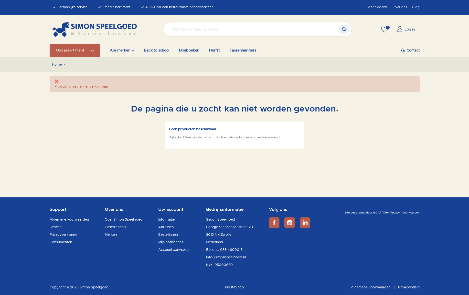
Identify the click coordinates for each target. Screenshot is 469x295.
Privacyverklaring (63, 234)
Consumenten (61, 242)
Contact (413, 50)
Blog (416, 7)
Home (57, 64)
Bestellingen (168, 234)
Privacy (395, 212)
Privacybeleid (409, 287)
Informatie (166, 219)
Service (56, 227)
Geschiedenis (377, 7)
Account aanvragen (174, 250)
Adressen (166, 227)
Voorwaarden (411, 212)
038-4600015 (231, 250)
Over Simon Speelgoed (123, 219)
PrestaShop (234, 287)
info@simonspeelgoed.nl (226, 257)
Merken (111, 234)
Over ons (400, 7)
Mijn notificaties (170, 242)
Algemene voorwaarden (69, 219)
